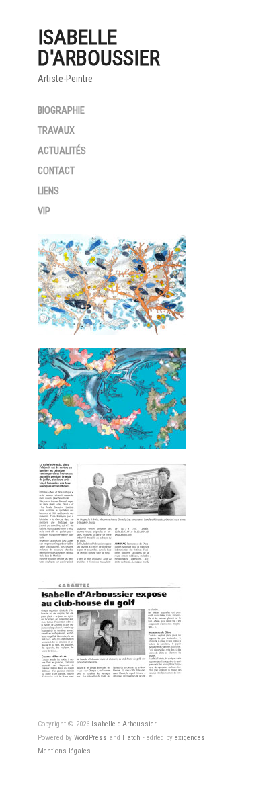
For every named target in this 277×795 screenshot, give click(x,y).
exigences (190, 737)
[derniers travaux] (112, 398)
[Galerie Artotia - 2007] (112, 513)
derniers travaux (141, 434)
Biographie (61, 111)
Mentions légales (64, 751)
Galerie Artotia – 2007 (128, 548)
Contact (56, 171)
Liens (48, 191)
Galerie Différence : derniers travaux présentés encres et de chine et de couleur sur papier (111, 291)
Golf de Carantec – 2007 (123, 662)
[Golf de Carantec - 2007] (112, 627)
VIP (44, 211)
